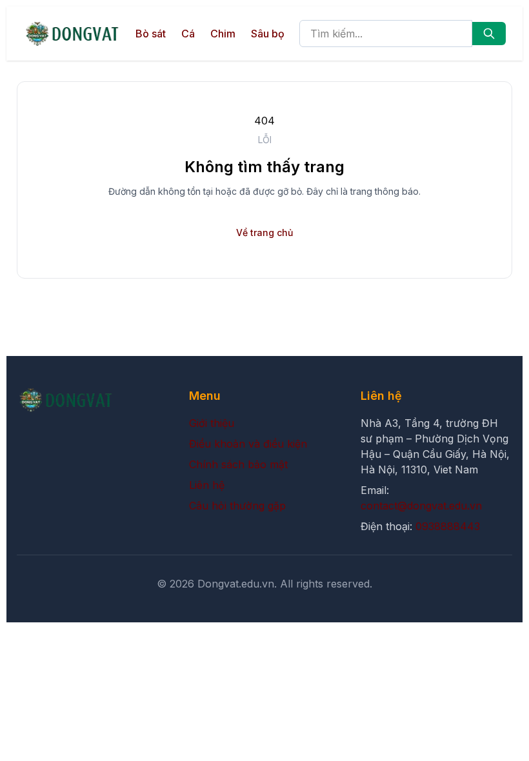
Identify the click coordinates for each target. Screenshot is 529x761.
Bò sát (150, 33)
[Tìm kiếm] (489, 33)
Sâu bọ (267, 33)
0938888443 (447, 526)
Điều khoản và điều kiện (248, 443)
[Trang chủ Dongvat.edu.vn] (72, 33)
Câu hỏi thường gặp (237, 505)
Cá (188, 33)
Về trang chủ (264, 232)
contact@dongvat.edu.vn (421, 505)
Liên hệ (207, 485)
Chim (222, 33)
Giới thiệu (211, 423)
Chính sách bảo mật (238, 464)
